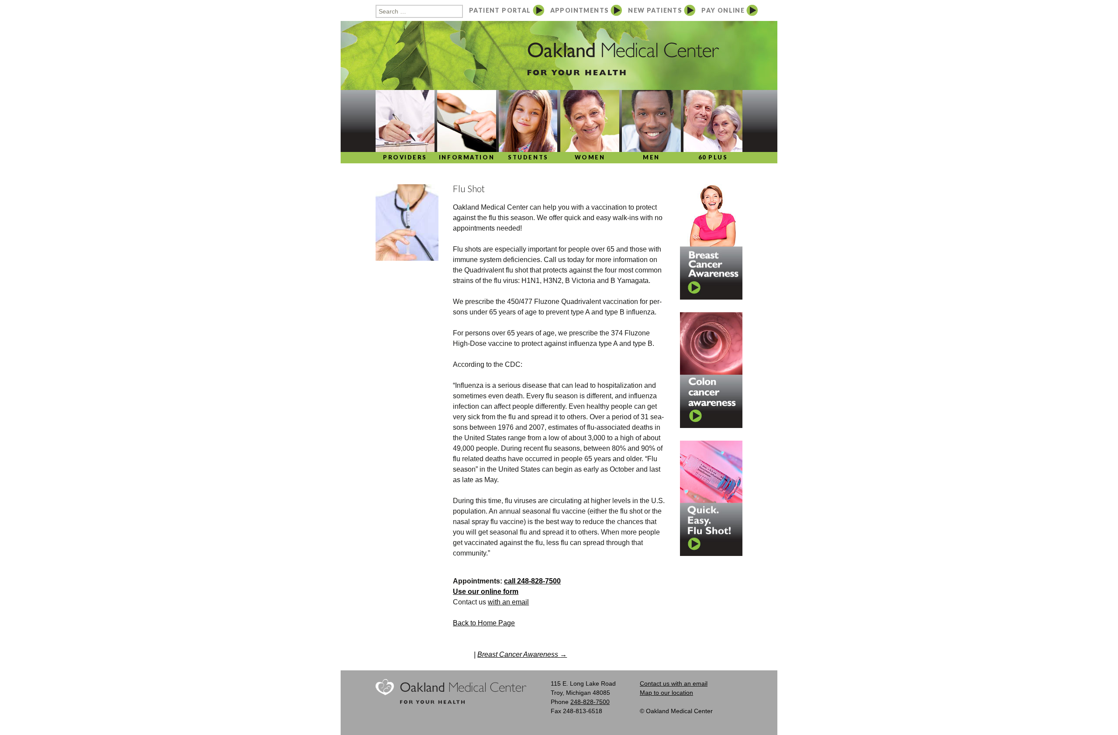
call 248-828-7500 (532, 581)
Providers (405, 157)
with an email (508, 602)
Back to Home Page (484, 623)
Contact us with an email (673, 683)
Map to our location (666, 692)
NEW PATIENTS (655, 10)
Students (528, 157)
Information (466, 157)
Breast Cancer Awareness (522, 654)
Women (590, 157)
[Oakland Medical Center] (559, 86)
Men (651, 157)
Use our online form (485, 591)
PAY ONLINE (723, 10)
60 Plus (713, 157)
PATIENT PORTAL (500, 10)
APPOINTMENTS (579, 10)
